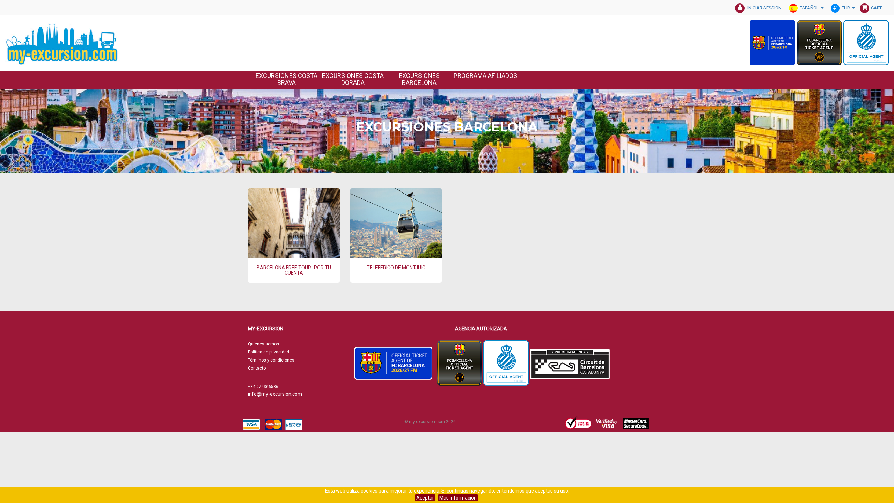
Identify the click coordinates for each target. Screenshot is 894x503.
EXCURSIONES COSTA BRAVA (286, 79)
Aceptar (425, 498)
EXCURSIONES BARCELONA (419, 79)
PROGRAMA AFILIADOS (485, 75)
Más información (458, 498)
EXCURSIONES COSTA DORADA (353, 79)
